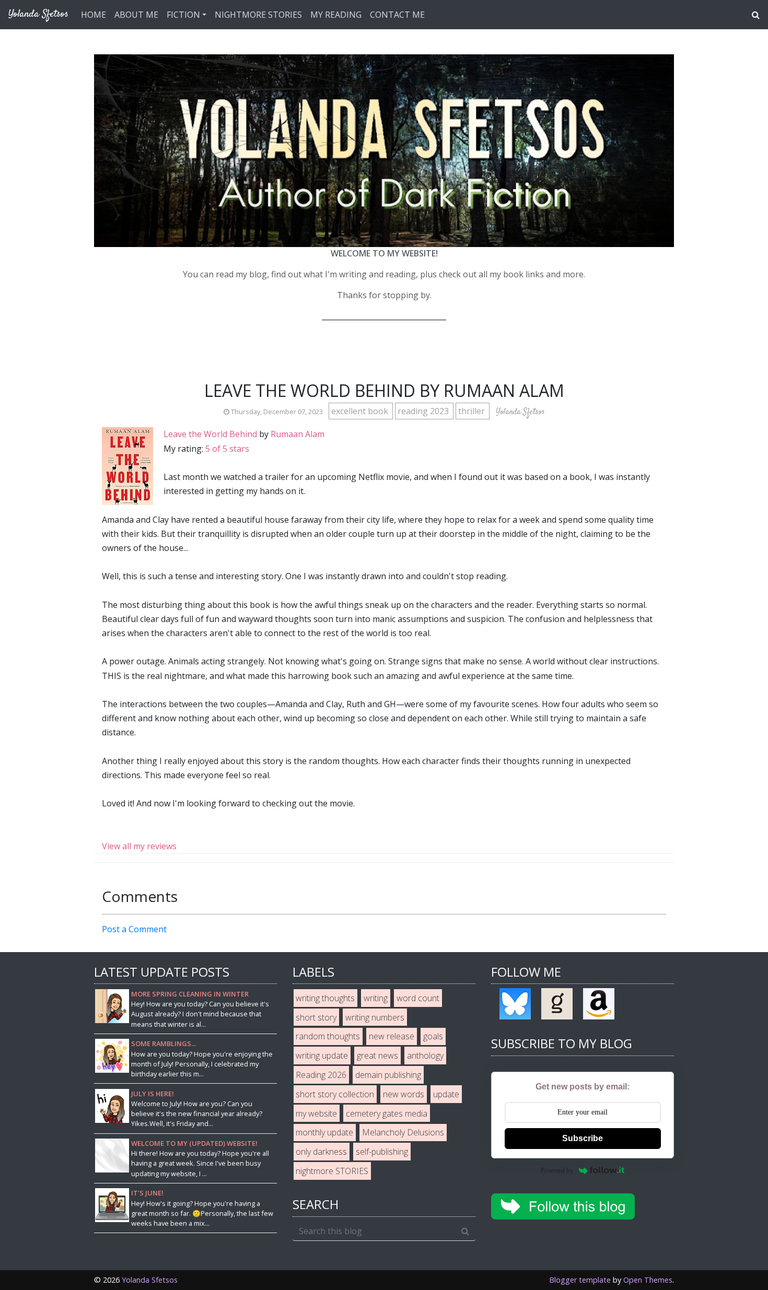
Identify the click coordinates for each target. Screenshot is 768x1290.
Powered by (557, 1170)
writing (376, 998)
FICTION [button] (183, 14)
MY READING (336, 14)
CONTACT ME (397, 14)
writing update (322, 1055)
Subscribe (582, 1138)
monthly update (324, 1132)
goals (433, 1036)
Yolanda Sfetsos (150, 1280)
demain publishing (388, 1075)
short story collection (335, 1094)
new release (391, 1036)
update (446, 1094)
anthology (425, 1055)
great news (377, 1055)
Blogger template (580, 1280)
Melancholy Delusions (403, 1132)
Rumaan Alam (297, 434)
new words (403, 1094)
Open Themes (647, 1280)
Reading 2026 (321, 1075)
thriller (472, 411)
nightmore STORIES (332, 1171)
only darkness (321, 1151)
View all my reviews (139, 846)
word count (418, 998)
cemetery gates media (386, 1113)
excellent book (360, 411)
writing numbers (374, 1017)
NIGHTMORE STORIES (258, 14)
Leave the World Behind (210, 434)
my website (316, 1113)
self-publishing (382, 1151)
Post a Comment (134, 929)
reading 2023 (424, 411)
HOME (93, 14)
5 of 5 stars (227, 448)
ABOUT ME (136, 14)
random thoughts (328, 1036)
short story (316, 1017)
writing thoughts (325, 998)
